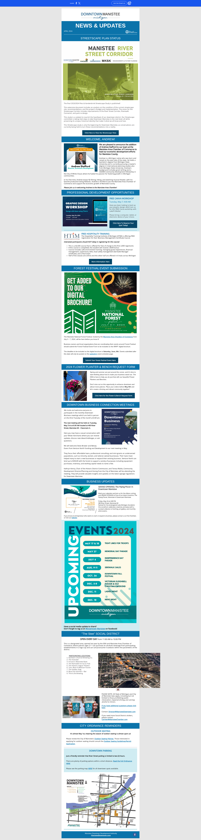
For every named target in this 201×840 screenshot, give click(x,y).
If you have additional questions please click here (119, 707)
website (74, 518)
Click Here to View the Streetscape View (100, 133)
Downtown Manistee (123, 497)
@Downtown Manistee (95, 628)
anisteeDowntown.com (101, 835)
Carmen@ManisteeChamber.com (114, 719)
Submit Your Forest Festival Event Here (100, 360)
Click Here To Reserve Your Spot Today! (123, 224)
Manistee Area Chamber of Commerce (118, 337)
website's (93, 354)
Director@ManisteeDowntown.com (122, 711)
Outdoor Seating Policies (104, 739)
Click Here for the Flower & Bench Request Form (113, 395)
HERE (90, 768)
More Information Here (100, 262)
